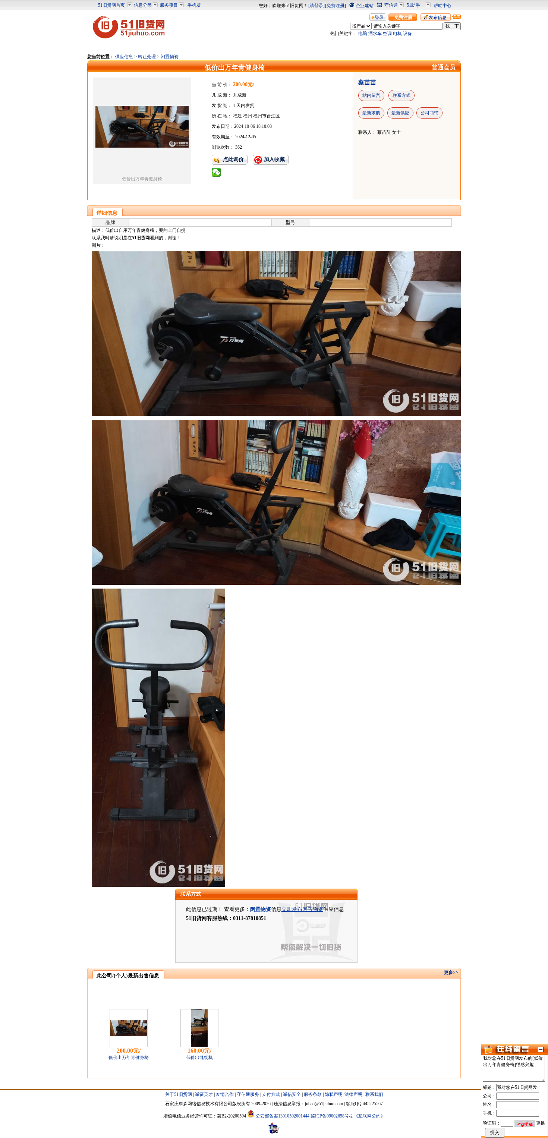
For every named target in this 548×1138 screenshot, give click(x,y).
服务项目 (169, 5)
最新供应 (400, 113)
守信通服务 (248, 1094)
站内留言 (371, 95)
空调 (387, 33)
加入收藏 (274, 159)
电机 (397, 33)
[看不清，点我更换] (524, 1123)
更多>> (451, 972)
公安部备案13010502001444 (282, 1116)
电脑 (362, 33)
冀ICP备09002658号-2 (332, 1116)
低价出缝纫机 (199, 1057)
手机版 (194, 5)
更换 (540, 1123)
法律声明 (353, 1094)
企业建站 (365, 5)
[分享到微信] (216, 172)
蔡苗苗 (367, 82)
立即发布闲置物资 (302, 909)
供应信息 (124, 56)
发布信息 (438, 17)
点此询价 (233, 159)
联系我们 (374, 1094)
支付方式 (271, 1094)
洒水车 (375, 33)
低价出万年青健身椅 (128, 1057)
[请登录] (316, 5)
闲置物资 (170, 56)
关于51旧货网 (178, 1094)
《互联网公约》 (369, 1116)
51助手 (413, 5)
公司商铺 (429, 113)
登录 (379, 17)
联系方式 (401, 95)
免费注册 (403, 17)
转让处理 (147, 56)
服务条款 (313, 1094)
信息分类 (143, 5)
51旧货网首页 (111, 5)
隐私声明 (334, 1094)
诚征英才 (204, 1094)
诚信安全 (292, 1094)
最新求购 (371, 113)
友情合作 (225, 1094)
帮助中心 (442, 5)
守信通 (391, 5)
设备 (407, 33)
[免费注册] (335, 5)
